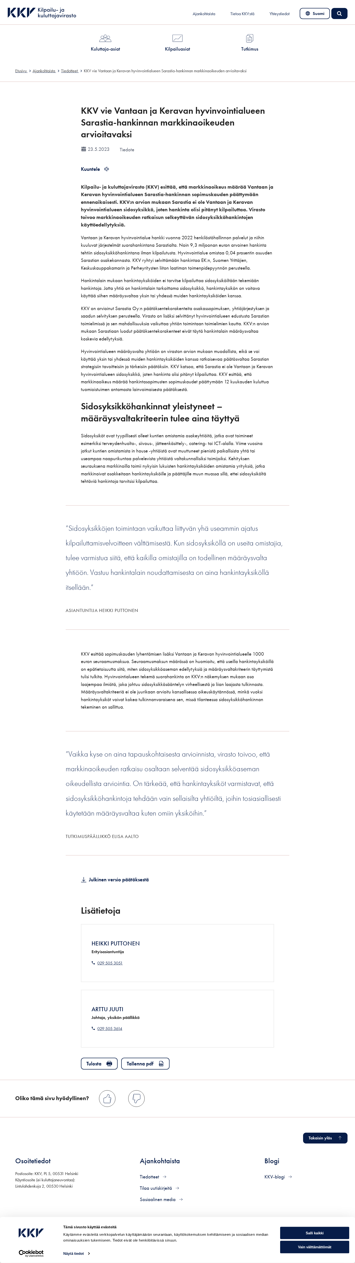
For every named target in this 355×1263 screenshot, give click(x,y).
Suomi (315, 15)
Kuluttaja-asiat (105, 49)
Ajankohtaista (204, 13)
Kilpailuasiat (177, 49)
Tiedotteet (150, 1176)
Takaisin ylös (320, 1138)
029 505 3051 (110, 963)
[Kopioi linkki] (246, 417)
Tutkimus (249, 49)
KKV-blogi (275, 1176)
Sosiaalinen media (158, 1199)
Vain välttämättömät (314, 1247)
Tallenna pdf (140, 1063)
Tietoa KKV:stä (242, 13)
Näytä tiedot (73, 1253)
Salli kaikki (315, 1233)
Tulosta (93, 1063)
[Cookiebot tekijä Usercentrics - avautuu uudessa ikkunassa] (31, 1253)
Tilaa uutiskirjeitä (156, 1188)
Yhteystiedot (280, 13)
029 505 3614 (109, 1028)
